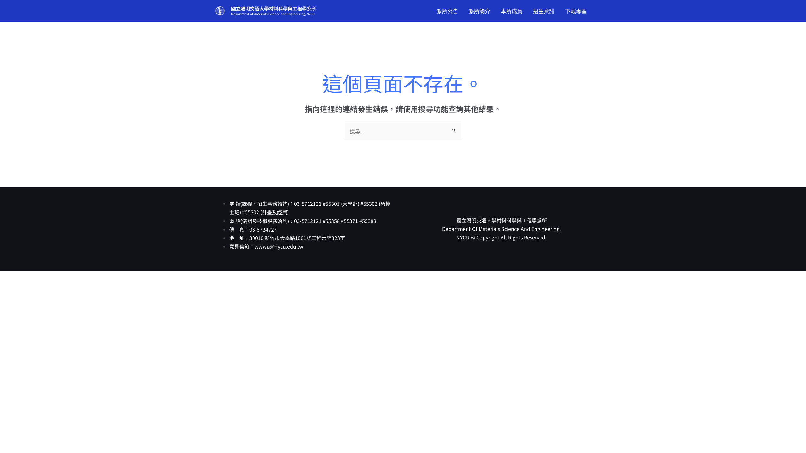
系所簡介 (479, 11)
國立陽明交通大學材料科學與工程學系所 (273, 8)
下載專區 (576, 11)
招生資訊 (543, 11)
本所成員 (511, 11)
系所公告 (447, 11)
